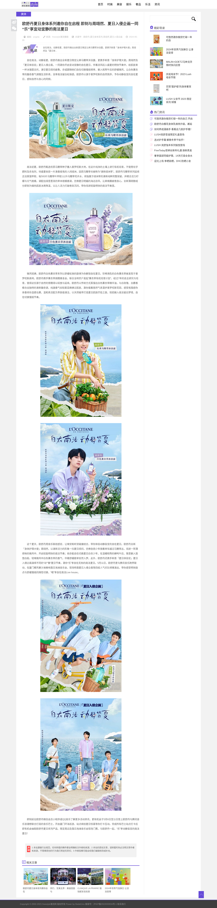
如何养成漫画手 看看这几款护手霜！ (173, 129)
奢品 (138, 4)
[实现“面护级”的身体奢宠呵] (156, 92)
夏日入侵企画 (116, 37)
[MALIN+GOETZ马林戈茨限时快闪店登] (156, 68)
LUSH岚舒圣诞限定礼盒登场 (169, 134)
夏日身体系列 (96, 37)
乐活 (147, 4)
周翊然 (106, 37)
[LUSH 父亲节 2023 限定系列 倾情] (156, 105)
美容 (119, 4)
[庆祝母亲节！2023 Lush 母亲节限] (156, 80)
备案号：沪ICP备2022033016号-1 (101, 904)
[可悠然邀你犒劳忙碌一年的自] (156, 43)
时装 (110, 4)
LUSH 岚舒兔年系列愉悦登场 (169, 145)
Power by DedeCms (75, 904)
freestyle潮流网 (30, 4)
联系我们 (121, 904)
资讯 (157, 4)
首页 (100, 4)
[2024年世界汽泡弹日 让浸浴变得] (156, 55)
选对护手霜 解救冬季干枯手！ (170, 140)
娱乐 (129, 4)
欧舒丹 (86, 37)
